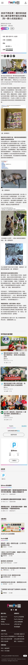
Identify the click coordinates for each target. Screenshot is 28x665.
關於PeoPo (4, 617)
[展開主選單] (2, 2)
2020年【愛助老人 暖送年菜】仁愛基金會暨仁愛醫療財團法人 (15, 413)
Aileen (4, 547)
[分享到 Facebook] (5, 56)
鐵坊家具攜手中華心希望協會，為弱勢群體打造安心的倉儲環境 (14, 384)
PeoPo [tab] (11, 426)
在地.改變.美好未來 (19, 639)
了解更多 (14, 460)
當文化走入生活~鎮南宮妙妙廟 (10, 575)
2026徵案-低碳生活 (19, 634)
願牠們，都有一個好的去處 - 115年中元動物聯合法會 (13, 544)
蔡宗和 (5, 555)
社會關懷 (9, 40)
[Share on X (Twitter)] (8, 56)
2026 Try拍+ (4, 634)
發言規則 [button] (24, 426)
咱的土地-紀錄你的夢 (6, 639)
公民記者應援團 (18, 622)
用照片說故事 (4, 641)
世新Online (6, 570)
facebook (11, 610)
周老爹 (5, 593)
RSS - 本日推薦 (5, 651)
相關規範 (3, 619)
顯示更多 (8, 46)
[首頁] (14, 3)
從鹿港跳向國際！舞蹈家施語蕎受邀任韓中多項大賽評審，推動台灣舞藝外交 (14, 491)
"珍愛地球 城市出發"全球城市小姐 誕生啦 (13, 590)
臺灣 (7, 36)
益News (6, 358)
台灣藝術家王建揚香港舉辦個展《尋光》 (14, 499)
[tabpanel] (14, 431)
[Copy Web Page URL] (14, 56)
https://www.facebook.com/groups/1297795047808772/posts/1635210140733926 (13, 82)
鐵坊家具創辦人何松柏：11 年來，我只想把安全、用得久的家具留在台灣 (15, 355)
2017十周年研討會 (19, 636)
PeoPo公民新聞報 (19, 617)
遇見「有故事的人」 (19, 641)
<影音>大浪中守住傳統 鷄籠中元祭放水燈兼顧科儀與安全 (13, 553)
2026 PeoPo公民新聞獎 (7, 636)
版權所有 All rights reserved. (9, 49)
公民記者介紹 (17, 624)
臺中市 (11, 36)
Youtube (16, 610)
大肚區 (15, 36)
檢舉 (12, 28)
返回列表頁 (14, 434)
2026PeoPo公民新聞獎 (8, 534)
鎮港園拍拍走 (6, 577)
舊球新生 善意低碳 (7, 561)
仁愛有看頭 (6, 415)
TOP (25, 655)
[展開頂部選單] (25, 2)
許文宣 (5, 584)
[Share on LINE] (11, 56)
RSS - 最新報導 (5, 648)
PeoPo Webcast (7, 563)
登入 (18, 431)
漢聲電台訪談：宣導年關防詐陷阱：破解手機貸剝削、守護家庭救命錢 (14, 507)
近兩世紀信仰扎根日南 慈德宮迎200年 (14, 582)
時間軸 (3, 622)
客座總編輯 (17, 627)
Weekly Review (5, 624)
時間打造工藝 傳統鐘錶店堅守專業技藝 (13, 568)
